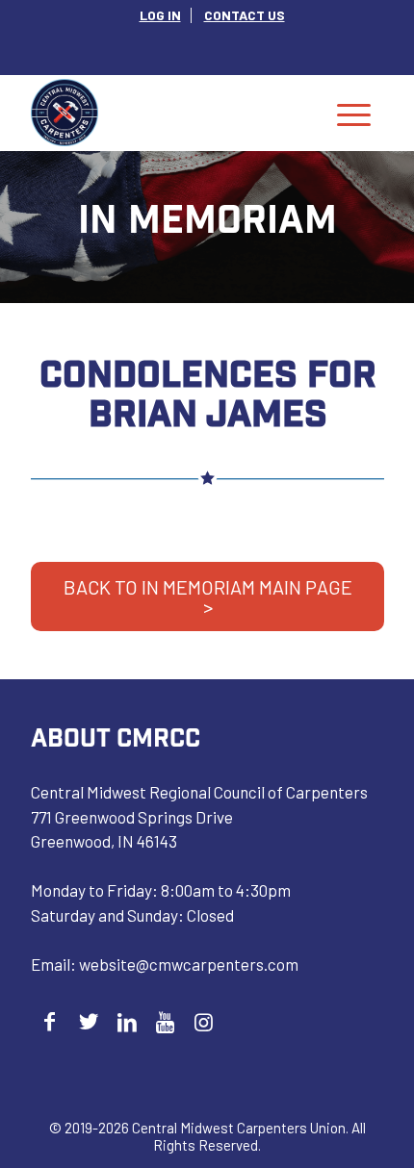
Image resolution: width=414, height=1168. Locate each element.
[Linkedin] (126, 1021)
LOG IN (160, 15)
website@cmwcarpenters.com (188, 964)
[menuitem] (161, 15)
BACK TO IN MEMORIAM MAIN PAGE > (208, 596)
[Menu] (353, 112)
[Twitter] (88, 1021)
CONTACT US (244, 15)
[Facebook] (49, 1021)
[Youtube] (165, 1021)
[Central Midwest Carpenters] (171, 112)
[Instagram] (203, 1021)
